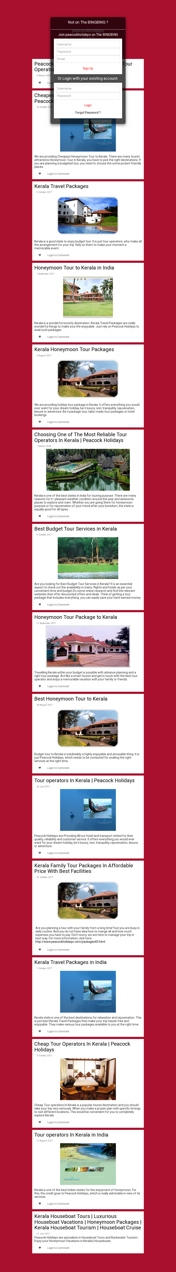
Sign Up (88, 68)
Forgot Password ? (88, 112)
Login (88, 105)
